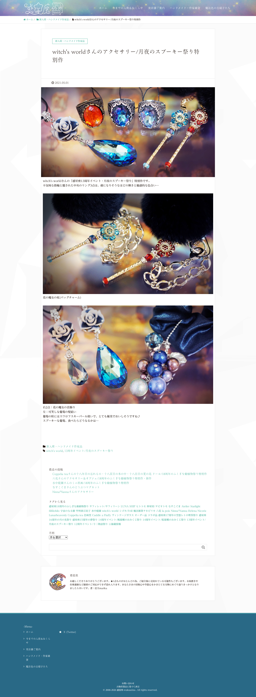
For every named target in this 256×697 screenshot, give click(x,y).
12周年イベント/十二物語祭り (91, 524)
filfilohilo (54, 511)
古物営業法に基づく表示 (128, 687)
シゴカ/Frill (126, 511)
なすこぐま (174, 506)
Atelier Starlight (190, 506)
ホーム (103, 8)
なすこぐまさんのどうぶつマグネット (76, 487)
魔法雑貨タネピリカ (144, 511)
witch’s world (54, 450)
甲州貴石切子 (83, 511)
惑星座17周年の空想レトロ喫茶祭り (178, 515)
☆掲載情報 (115, 524)
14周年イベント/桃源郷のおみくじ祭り (120, 520)
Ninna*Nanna (179, 511)
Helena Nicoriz (197, 511)
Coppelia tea (75, 515)
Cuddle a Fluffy (101, 515)
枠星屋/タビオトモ (157, 506)
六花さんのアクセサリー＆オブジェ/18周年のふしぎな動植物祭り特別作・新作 (102, 478)
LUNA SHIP (128, 506)
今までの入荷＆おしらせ (127, 8)
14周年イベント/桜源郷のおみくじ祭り (164, 520)
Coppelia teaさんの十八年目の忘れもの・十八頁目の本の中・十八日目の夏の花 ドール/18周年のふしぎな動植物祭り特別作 (129, 473)
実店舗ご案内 (156, 8)
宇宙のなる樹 (67, 511)
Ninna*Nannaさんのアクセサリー (73, 491)
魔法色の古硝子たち (217, 8)
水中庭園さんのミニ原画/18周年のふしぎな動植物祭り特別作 (90, 483)
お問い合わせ (128, 683)
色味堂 (87, 515)
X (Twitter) (70, 632)
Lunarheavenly (58, 515)
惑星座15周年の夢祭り (85, 520)
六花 (158, 511)
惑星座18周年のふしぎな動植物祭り (69, 506)
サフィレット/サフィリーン (105, 506)
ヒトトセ (141, 506)
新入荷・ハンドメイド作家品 (64, 446)
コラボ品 (152, 515)
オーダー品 (141, 515)
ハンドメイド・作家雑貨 (185, 8)
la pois (166, 511)
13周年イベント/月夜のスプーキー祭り (88, 450)
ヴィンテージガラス (123, 515)
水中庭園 (96, 511)
